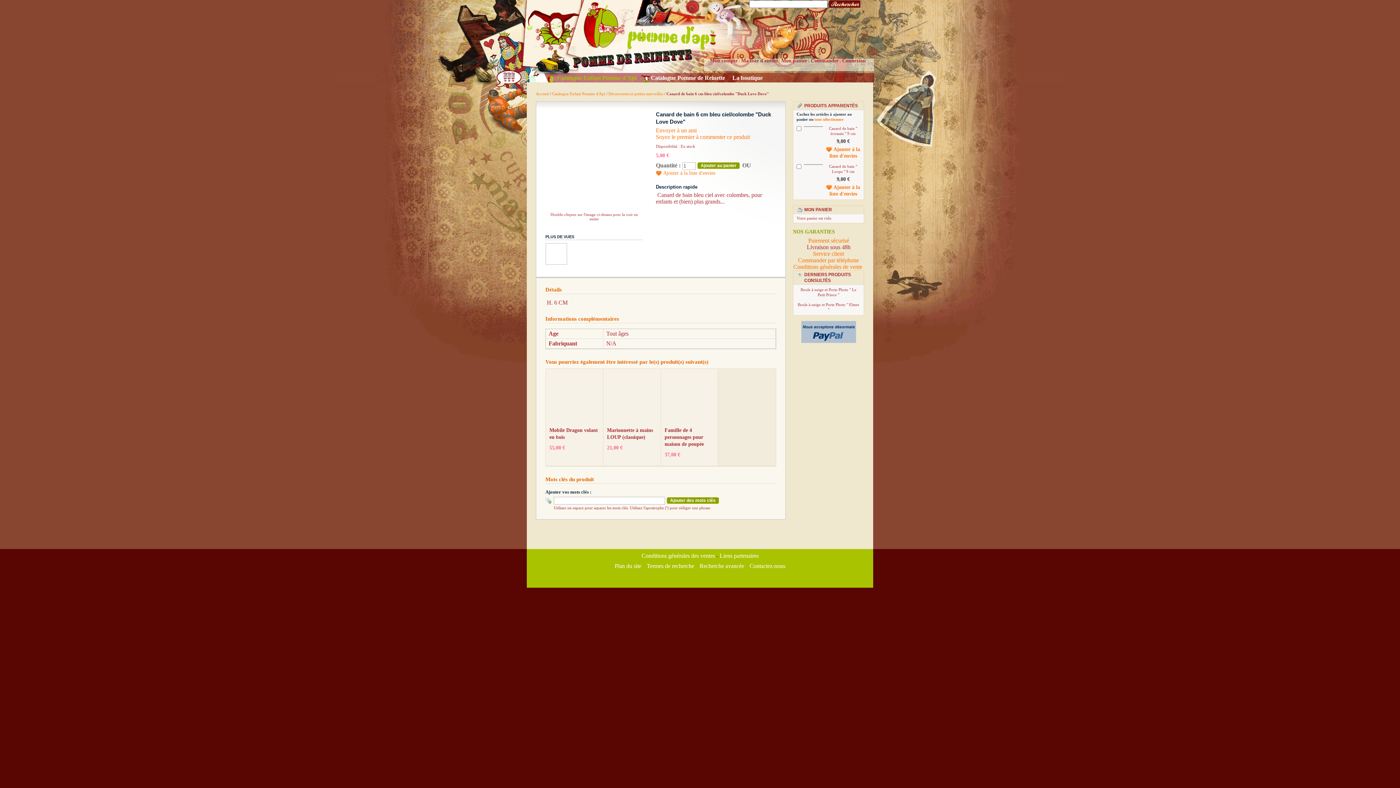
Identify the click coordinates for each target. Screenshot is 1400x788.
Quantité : (668, 165)
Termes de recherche (670, 566)
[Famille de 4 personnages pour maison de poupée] (689, 399)
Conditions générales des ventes (678, 556)
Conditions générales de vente (828, 267)
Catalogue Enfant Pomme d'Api (579, 94)
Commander (825, 60)
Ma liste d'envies (759, 60)
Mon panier (794, 60)
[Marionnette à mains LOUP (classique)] (631, 399)
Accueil (542, 94)
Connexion (854, 60)
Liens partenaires (739, 556)
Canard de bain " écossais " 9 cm (843, 131)
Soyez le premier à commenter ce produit (703, 137)
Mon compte (724, 60)
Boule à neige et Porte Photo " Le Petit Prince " (828, 292)
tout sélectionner (829, 119)
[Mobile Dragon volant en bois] (574, 399)
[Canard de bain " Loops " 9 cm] (813, 164)
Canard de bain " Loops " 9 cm (843, 169)
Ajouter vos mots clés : (568, 492)
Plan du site (628, 566)
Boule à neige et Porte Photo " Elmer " (828, 307)
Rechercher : (744, 4)
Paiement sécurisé (828, 240)
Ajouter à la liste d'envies (689, 173)
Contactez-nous (767, 566)
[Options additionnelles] (828, 324)
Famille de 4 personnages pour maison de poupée (684, 437)
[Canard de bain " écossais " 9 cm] (813, 126)
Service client (828, 254)
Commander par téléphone (828, 260)
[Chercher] (844, 4)
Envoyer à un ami (676, 130)
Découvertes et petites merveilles (635, 94)
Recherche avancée (722, 566)
